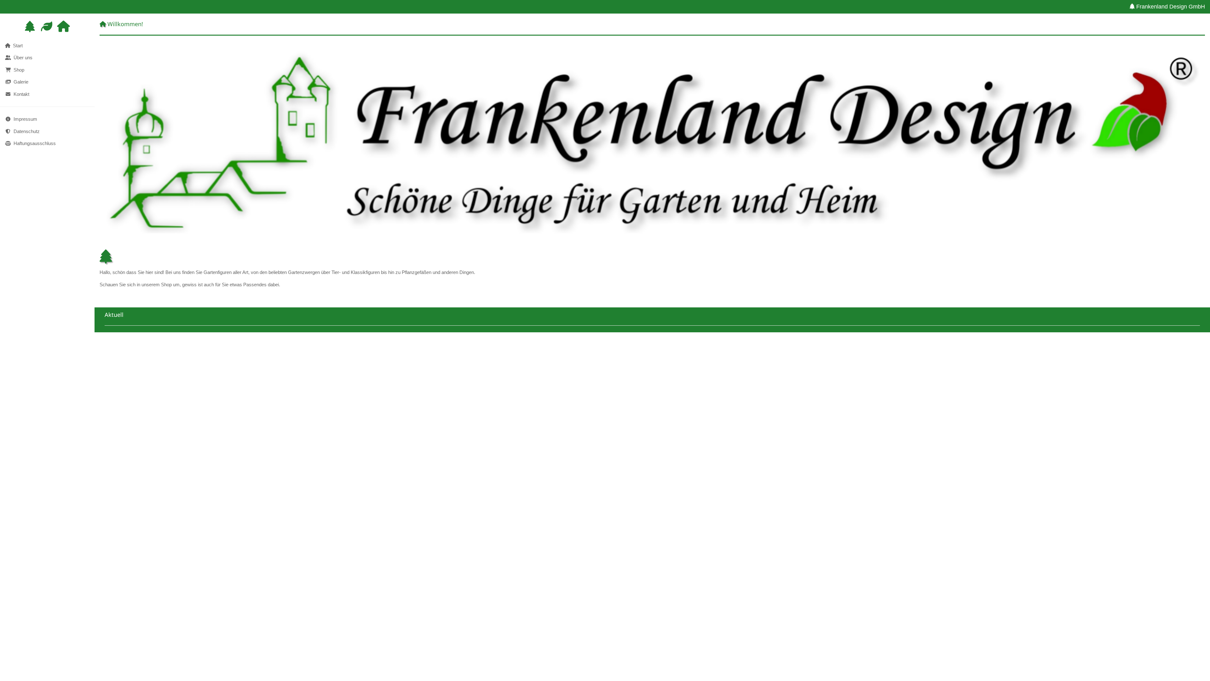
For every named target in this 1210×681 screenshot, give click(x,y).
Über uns (21, 57)
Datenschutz (25, 131)
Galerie (19, 81)
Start (16, 45)
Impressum (24, 119)
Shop (17, 70)
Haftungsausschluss (33, 143)
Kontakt (20, 94)
